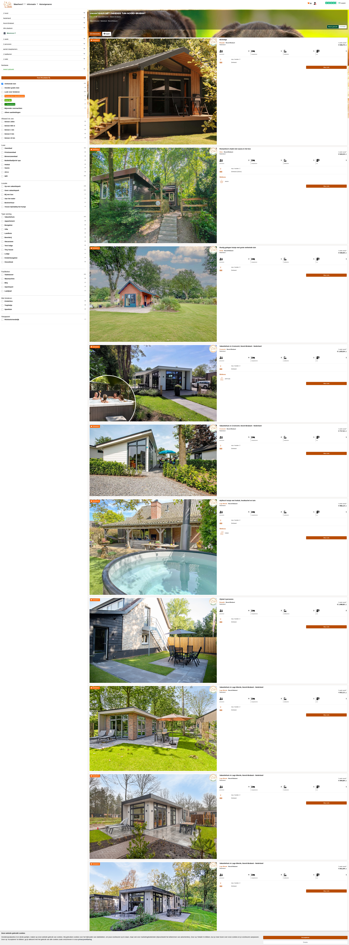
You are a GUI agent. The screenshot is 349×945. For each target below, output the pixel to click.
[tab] (95, 34)
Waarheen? (19, 4)
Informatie (31, 4)
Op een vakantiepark (13, 186)
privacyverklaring (85, 939)
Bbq (6, 283)
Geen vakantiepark (12, 190)
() (310, 3)
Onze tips (8, 100)
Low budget (343, 26)
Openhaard (9, 287)
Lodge (7, 254)
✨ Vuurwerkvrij (10, 104)
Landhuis (8, 233)
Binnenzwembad (11, 156)
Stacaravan (9, 241)
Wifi (6, 176)
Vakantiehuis (10, 217)
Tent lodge (9, 246)
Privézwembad (10, 152)
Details (305, 942)
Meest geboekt (332, 26)
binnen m (10, 122)
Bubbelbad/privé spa (13, 160)
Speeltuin (8, 309)
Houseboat (9, 262)
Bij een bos (9, 194)
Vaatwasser (9, 275)
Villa (6, 229)
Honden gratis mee (12, 88)
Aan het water (10, 199)
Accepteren (305, 937)
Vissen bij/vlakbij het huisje (15, 207)
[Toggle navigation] (319, 3)
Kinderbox (9, 301)
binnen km (9, 130)
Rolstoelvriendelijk (12, 319)
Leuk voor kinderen (12, 92)
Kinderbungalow (11, 258)
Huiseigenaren (45, 4)
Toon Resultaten (43, 78)
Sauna (7, 168)
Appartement (10, 221)
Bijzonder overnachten (13, 108)
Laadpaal (8, 291)
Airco (7, 172)
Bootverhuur (9, 203)
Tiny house (9, 250)
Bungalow (8, 225)
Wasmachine (9, 279)
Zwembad (8, 148)
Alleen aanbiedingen (12, 112)
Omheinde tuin (10, 84)
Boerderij (8, 237)
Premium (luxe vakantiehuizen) (14, 96)
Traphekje (8, 305)
